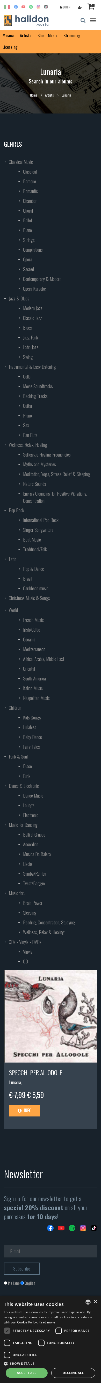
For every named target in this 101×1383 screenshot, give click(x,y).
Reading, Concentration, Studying (49, 922)
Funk (26, 776)
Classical (30, 171)
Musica (8, 35)
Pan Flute (30, 435)
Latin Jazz (30, 347)
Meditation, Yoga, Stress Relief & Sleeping (56, 474)
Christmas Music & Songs (29, 598)
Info (27, 1110)
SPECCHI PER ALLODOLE (35, 1072)
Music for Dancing (23, 824)
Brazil (27, 578)
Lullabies (29, 727)
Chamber (30, 200)
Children (15, 707)
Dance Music (33, 795)
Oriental (29, 668)
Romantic (30, 191)
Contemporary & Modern (42, 279)
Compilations (33, 249)
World (13, 610)
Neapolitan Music (36, 698)
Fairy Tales (31, 746)
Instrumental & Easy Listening (32, 366)
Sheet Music (47, 35)
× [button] (95, 1302)
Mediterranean (34, 649)
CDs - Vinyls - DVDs (25, 942)
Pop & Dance (33, 568)
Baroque (29, 181)
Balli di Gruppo (34, 834)
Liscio (27, 863)
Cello (27, 376)
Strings (29, 239)
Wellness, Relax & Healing (43, 932)
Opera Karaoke (34, 288)
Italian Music (33, 688)
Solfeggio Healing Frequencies (47, 454)
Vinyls (27, 951)
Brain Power (32, 902)
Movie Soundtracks (38, 386)
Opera (27, 259)
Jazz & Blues (19, 298)
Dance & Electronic (24, 785)
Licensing (10, 47)
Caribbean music (35, 588)
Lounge (28, 805)
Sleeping (30, 912)
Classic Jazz (32, 318)
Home (33, 95)
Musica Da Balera (37, 854)
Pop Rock (16, 510)
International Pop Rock (41, 520)
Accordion (30, 844)
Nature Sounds (34, 483)
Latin (12, 559)
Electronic (30, 815)
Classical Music (21, 161)
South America (34, 678)
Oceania (29, 639)
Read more (47, 1322)
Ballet (27, 220)
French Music (33, 620)
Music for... (17, 893)
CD (25, 961)
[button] (50, 1363)
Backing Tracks (35, 396)
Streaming (71, 35)
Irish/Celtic (31, 629)
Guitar (27, 405)
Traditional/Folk (35, 549)
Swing (28, 357)
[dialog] (50, 1339)
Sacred (28, 269)
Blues (27, 327)
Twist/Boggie (34, 883)
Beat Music (32, 539)
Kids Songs (32, 717)
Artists (25, 35)
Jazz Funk (30, 337)
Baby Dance (32, 737)
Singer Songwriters (38, 529)
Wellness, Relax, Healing (28, 444)
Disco (27, 766)
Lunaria (15, 1082)
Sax (26, 425)
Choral (28, 210)
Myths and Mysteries (39, 464)
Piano (27, 230)
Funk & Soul (18, 756)
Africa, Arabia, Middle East (43, 659)
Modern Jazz (32, 308)
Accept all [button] (26, 1373)
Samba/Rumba (34, 873)
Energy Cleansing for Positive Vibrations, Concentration (55, 497)
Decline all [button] (73, 1373)
